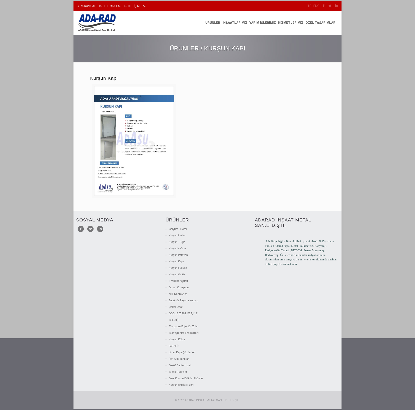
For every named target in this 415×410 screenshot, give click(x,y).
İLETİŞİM (134, 6)
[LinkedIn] (336, 6)
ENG (316, 6)
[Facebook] (323, 6)
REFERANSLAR (112, 6)
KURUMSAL (88, 6)
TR (309, 6)
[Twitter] (330, 6)
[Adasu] (96, 23)
